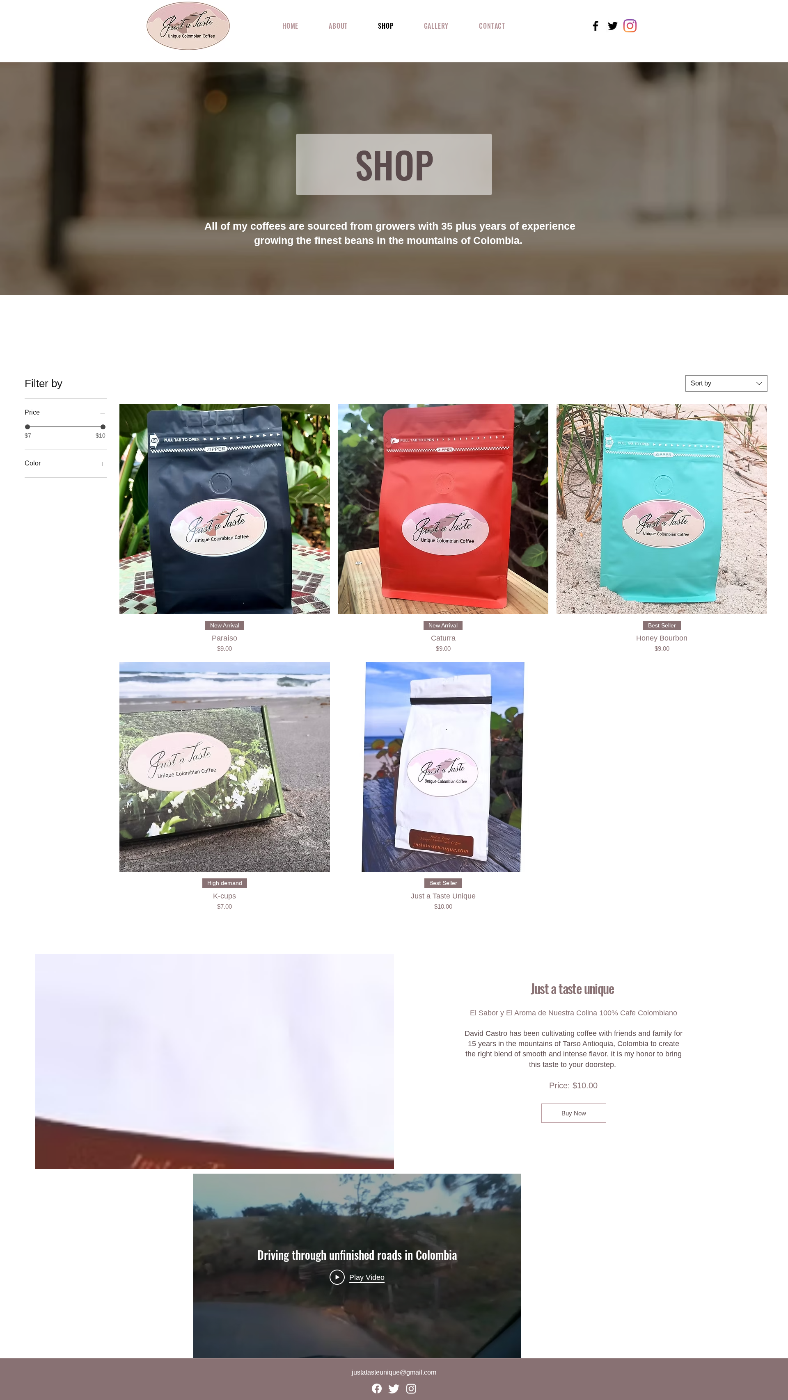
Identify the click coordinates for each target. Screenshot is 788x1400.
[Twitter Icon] (612, 25)
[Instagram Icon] (630, 25)
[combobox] (726, 383)
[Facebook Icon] (595, 25)
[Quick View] (224, 509)
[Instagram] (411, 1388)
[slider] (27, 427)
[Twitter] (394, 1388)
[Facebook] (376, 1388)
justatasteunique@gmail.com (394, 1372)
